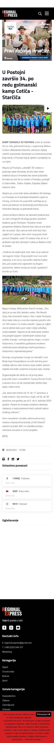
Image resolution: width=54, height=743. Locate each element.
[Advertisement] (27, 565)
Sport (5, 680)
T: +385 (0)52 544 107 (12, 647)
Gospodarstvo (8, 696)
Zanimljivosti (8, 705)
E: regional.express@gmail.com (17, 643)
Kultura (5, 676)
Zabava (5, 700)
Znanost (6, 709)
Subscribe (10, 483)
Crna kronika (8, 671)
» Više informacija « (32, 739)
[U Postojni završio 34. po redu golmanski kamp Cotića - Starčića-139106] (27, 119)
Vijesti (5, 667)
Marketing (7, 652)
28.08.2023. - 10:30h (16, 450)
